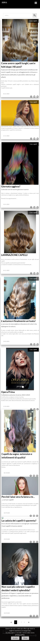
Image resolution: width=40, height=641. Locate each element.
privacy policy (19, 635)
